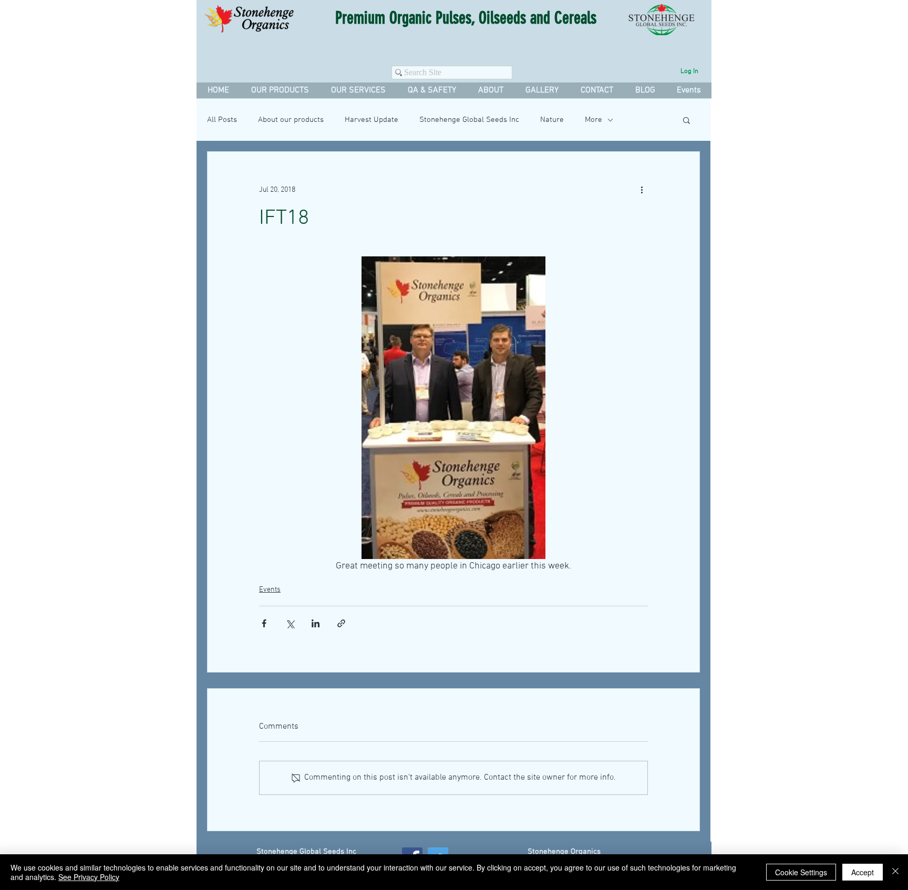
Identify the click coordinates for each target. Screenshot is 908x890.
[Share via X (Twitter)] (290, 623)
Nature (552, 120)
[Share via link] (341, 623)
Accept (862, 872)
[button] (357, 90)
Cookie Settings (801, 872)
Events (270, 589)
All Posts (222, 120)
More (593, 120)
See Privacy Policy (88, 877)
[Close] (895, 872)
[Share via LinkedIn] (316, 623)
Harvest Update (371, 120)
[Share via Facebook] (264, 623)
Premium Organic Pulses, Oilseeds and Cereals (465, 18)
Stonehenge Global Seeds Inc (469, 120)
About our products (291, 120)
